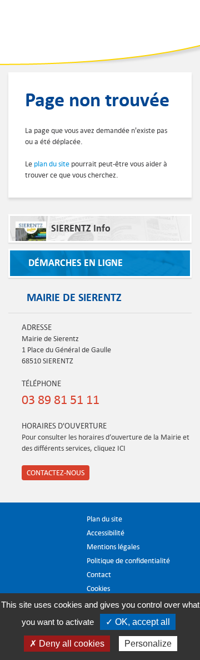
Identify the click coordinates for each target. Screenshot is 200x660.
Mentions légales (113, 546)
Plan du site (104, 519)
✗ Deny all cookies (66, 643)
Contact (99, 574)
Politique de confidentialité (128, 560)
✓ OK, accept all (138, 622)
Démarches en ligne (75, 263)
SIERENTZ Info (81, 228)
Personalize (148, 643)
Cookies (98, 588)
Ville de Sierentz (43, 31)
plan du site (51, 164)
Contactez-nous (55, 472)
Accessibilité (105, 533)
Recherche (142, 25)
